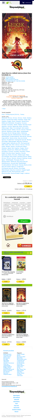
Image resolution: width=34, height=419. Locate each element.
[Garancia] (17, 65)
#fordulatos (21, 119)
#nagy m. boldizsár (24, 173)
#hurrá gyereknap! (25, 143)
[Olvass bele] (29, 56)
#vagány (9, 121)
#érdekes (29, 118)
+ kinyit (3, 108)
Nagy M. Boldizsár (10, 78)
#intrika (20, 126)
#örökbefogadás (24, 131)
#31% (13, 144)
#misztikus (25, 126)
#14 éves (20, 118)
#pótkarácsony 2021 (15, 143)
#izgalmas (4, 121)
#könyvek (4, 131)
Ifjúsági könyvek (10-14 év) (12, 114)
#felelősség (24, 133)
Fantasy (22, 114)
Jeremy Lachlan (9, 77)
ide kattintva (6, 211)
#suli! (10, 144)
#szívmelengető (17, 128)
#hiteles (16, 124)
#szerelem (4, 124)
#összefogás (5, 141)
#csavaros (24, 123)
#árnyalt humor (25, 121)
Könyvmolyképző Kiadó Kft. (12, 79)
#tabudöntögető (5, 136)
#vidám (24, 118)
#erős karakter (25, 128)
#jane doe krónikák (22, 138)
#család (14, 131)
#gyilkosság (15, 126)
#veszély (10, 126)
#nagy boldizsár (5, 138)
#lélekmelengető (12, 141)
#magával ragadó (6, 143)
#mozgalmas (18, 123)
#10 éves (10, 118)
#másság (29, 136)
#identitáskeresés (17, 134)
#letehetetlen (11, 123)
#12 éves (15, 118)
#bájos (11, 128)
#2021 (3, 144)
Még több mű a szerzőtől (11, 316)
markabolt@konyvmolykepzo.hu (9, 386)
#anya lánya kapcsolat (7, 134)
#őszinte (10, 133)
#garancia (4, 139)
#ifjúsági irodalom (16, 133)
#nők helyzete (23, 136)
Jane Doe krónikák (20, 81)
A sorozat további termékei (12, 285)
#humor (14, 121)
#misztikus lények (27, 124)
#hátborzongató (5, 128)
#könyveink (4, 118)
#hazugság (4, 133)
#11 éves (18, 129)
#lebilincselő (5, 123)
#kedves (4, 119)
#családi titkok (10, 139)
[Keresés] (10, 3)
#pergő (25, 119)
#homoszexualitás (6, 173)
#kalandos (18, 121)
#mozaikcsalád (25, 134)
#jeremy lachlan (13, 138)
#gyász (18, 131)
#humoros (28, 129)
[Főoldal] (7, 3)
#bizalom (29, 139)
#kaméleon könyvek (6, 129)
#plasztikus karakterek (22, 141)
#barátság (9, 131)
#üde (29, 119)
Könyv (3, 114)
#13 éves (23, 129)
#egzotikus (4, 126)
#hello (6, 144)
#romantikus (10, 124)
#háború (20, 124)
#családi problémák (14, 136)
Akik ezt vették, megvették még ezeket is (13, 253)
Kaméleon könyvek (10, 81)
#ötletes (14, 129)
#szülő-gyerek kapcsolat (20, 139)
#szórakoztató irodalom (12, 119)
